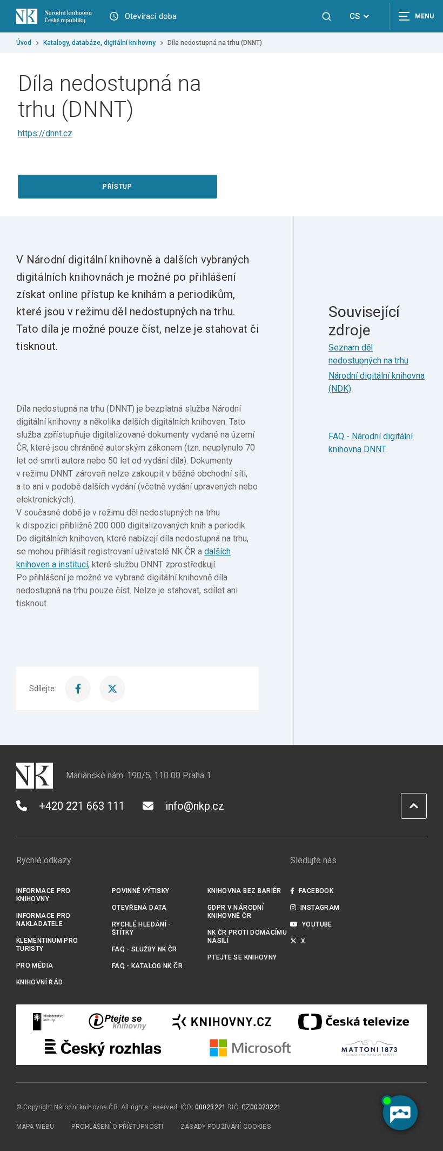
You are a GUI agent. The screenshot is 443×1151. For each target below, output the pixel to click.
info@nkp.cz (194, 805)
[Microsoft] (250, 1047)
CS (355, 16)
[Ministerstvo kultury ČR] (48, 1021)
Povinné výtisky (141, 891)
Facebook (316, 891)
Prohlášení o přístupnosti (117, 1126)
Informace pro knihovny (43, 895)
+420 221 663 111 (82, 805)
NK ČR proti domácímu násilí (247, 936)
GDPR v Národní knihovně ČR (235, 912)
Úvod (23, 43)
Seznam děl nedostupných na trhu (368, 354)
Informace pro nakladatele (43, 920)
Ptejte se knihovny (242, 957)
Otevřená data (139, 907)
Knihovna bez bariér (244, 891)
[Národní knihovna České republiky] (54, 16)
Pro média (34, 965)
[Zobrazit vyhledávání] (326, 16)
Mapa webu (35, 1126)
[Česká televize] (353, 1021)
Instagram (319, 907)
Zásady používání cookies (225, 1126)
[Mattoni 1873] (369, 1047)
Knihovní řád (39, 982)
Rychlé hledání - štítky (141, 928)
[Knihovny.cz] (221, 1021)
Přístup (117, 186)
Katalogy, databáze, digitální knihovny (99, 43)
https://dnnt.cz (45, 133)
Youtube (317, 924)
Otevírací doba (151, 16)
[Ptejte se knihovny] (118, 1021)
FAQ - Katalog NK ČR (147, 966)
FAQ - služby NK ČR (144, 949)
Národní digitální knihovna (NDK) (376, 382)
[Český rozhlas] (103, 1047)
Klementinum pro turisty (47, 944)
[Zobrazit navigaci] (416, 16)
